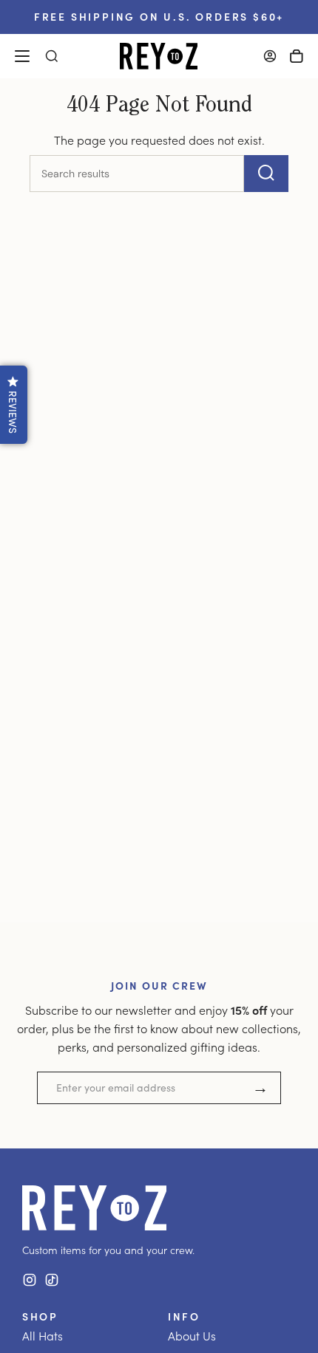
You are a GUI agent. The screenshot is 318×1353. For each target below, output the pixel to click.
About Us (192, 1335)
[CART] (296, 56)
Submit (260, 1088)
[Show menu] (22, 56)
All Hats (42, 1335)
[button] (13, 405)
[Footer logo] (94, 1207)
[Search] (266, 173)
